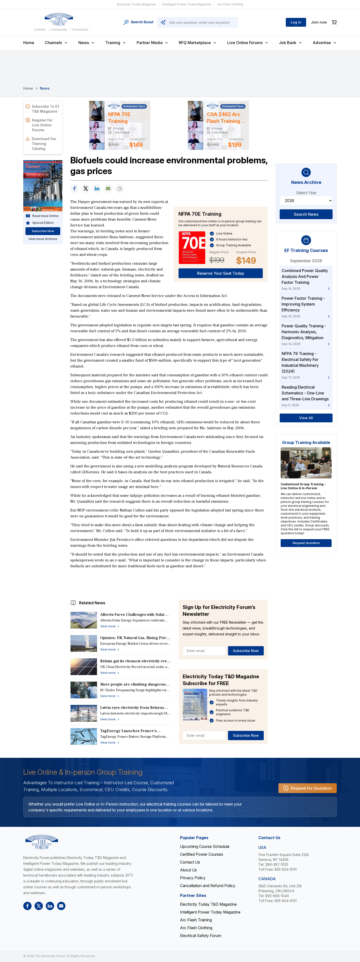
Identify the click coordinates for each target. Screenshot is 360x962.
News (83, 42)
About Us (188, 869)
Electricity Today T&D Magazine (208, 904)
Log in (296, 22)
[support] (108, 188)
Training (112, 42)
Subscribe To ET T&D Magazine (46, 108)
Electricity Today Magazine (136, 4)
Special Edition (43, 223)
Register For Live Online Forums (42, 125)
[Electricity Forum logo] (59, 19)
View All (306, 418)
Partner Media (150, 42)
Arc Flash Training (196, 919)
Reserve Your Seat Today (220, 273)
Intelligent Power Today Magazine (186, 4)
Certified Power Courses (201, 854)
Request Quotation (306, 543)
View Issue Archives (42, 239)
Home (28, 42)
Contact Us (190, 862)
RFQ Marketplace (195, 42)
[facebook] (74, 188)
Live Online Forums (245, 42)
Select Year (306, 192)
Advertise (322, 42)
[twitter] (86, 188)
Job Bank (287, 42)
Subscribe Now (246, 651)
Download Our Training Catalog (44, 144)
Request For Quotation (311, 788)
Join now (319, 22)
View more (108, 626)
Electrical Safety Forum (200, 935)
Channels (53, 42)
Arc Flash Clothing (230, 4)
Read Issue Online (45, 216)
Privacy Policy (192, 877)
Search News (306, 214)
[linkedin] (97, 188)
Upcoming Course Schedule (204, 846)
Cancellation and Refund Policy (207, 885)
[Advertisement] (169, 583)
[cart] (334, 22)
